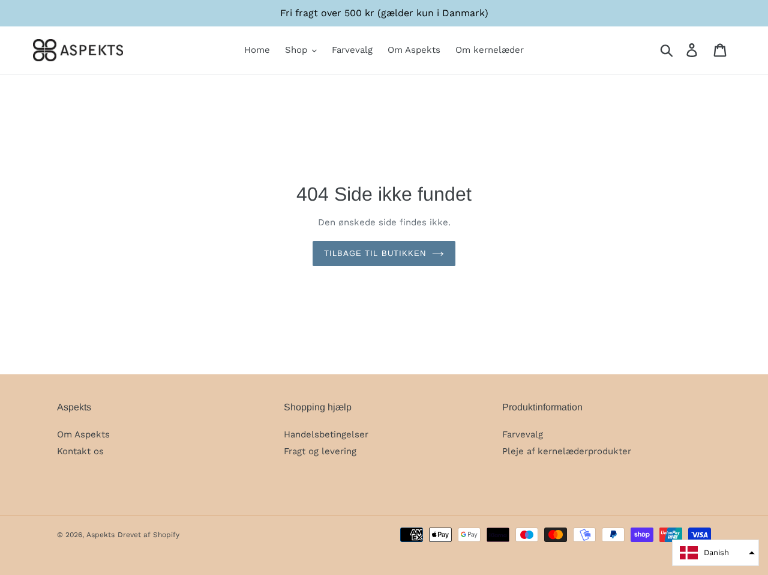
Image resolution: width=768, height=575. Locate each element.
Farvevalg (522, 434)
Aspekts (100, 535)
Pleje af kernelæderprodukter (566, 451)
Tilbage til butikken (375, 253)
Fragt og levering (320, 451)
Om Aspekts (83, 434)
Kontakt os (80, 451)
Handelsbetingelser (326, 434)
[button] (715, 553)
